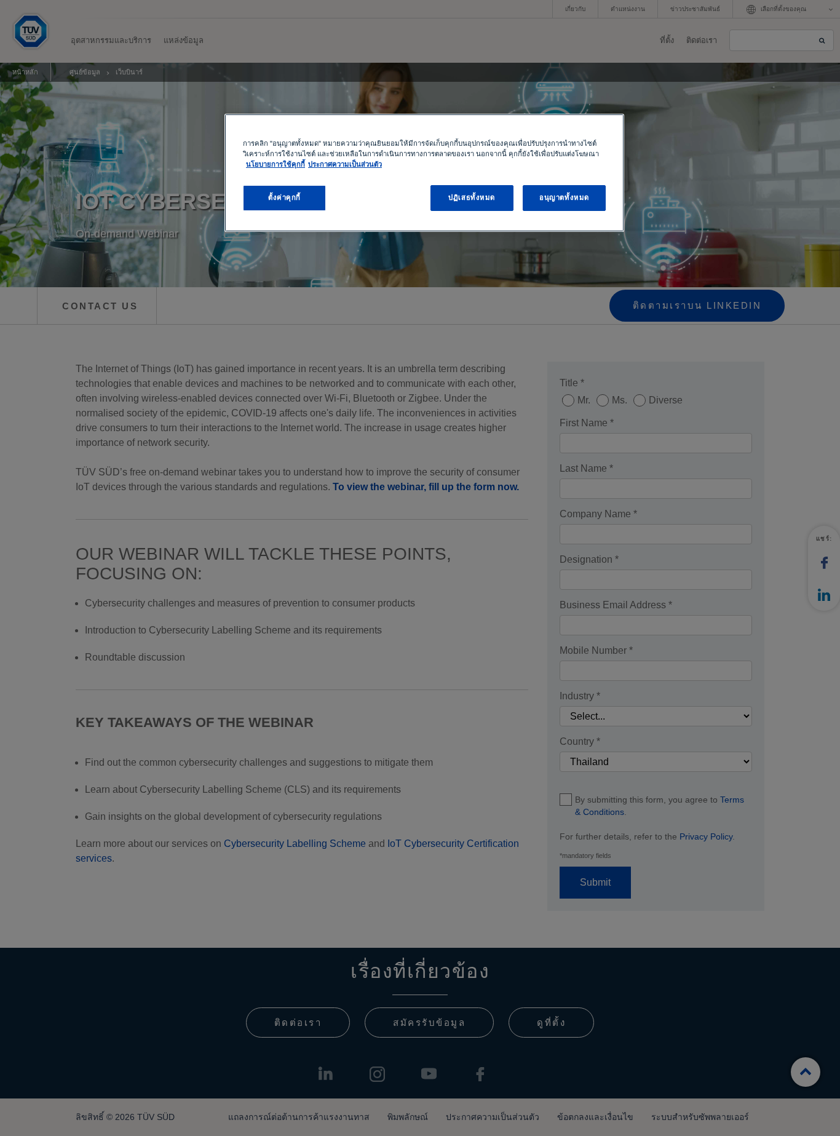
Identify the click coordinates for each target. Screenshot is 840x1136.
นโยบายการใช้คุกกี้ (275, 164)
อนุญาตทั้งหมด (564, 197)
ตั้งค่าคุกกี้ (284, 197)
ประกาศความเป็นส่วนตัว (345, 164)
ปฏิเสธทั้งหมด (471, 197)
